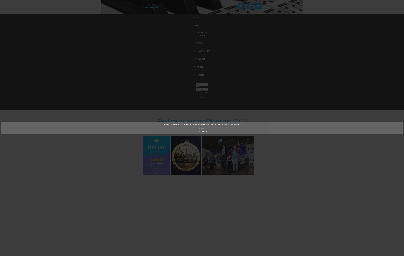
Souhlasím (202, 128)
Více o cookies (202, 131)
